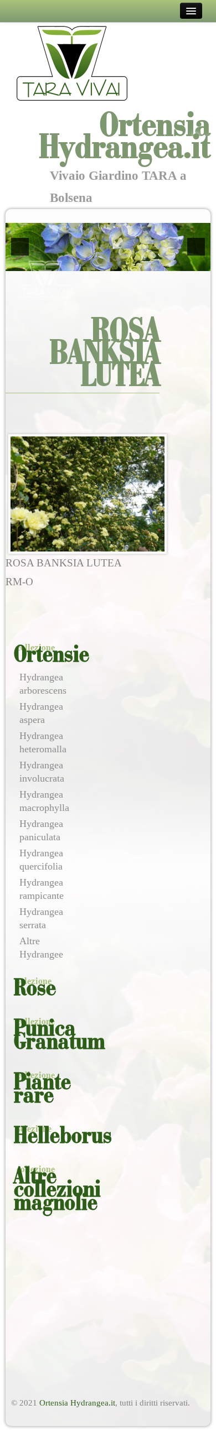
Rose (35, 989)
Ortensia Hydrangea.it (77, 1402)
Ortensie (51, 655)
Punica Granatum (59, 1036)
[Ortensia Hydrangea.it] (72, 63)
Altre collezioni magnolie (57, 1190)
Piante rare (42, 1090)
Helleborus (63, 1137)
